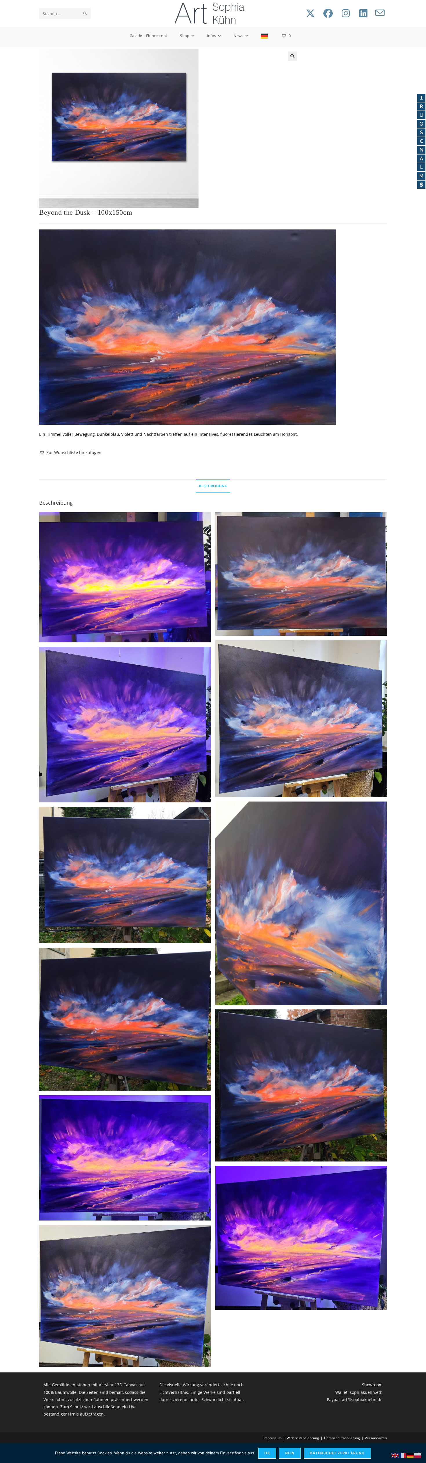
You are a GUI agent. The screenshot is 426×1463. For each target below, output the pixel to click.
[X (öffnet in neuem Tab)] (310, 13)
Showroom (372, 1384)
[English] (395, 1455)
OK (267, 1453)
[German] (265, 35)
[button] (292, 56)
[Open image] (125, 577)
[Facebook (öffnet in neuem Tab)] (328, 13)
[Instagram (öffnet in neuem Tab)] (346, 13)
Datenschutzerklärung (342, 1438)
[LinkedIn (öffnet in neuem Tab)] (363, 13)
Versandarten (376, 1438)
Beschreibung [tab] (213, 486)
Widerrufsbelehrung (303, 1438)
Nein (290, 1453)
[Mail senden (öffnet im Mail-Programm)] (380, 13)
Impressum (272, 1438)
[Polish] (418, 1455)
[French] (403, 1455)
